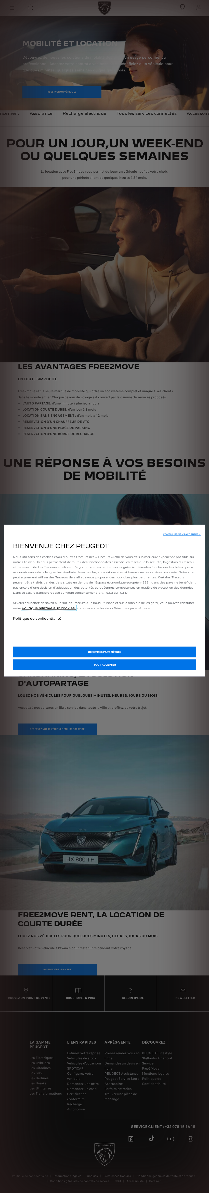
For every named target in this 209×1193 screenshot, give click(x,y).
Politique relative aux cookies (49, 608)
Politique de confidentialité (37, 618)
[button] (182, 534)
